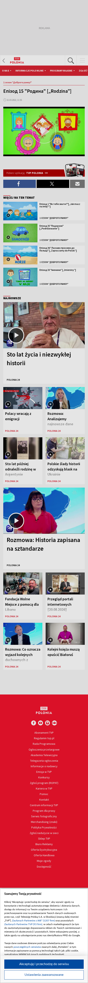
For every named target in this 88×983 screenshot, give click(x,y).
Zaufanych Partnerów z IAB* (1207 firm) (33, 920)
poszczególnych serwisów (27, 947)
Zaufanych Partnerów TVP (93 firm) (23, 924)
